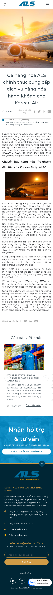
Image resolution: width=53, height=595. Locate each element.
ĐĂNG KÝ (26, 562)
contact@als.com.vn (18, 529)
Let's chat (42, 580)
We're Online (42, 583)
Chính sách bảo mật (18, 535)
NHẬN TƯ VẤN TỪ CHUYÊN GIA (26, 451)
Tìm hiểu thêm (33, 405)
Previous (7, 378)
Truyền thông (23, 120)
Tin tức (11, 120)
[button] (40, 582)
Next (46, 378)
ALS (27, 4)
